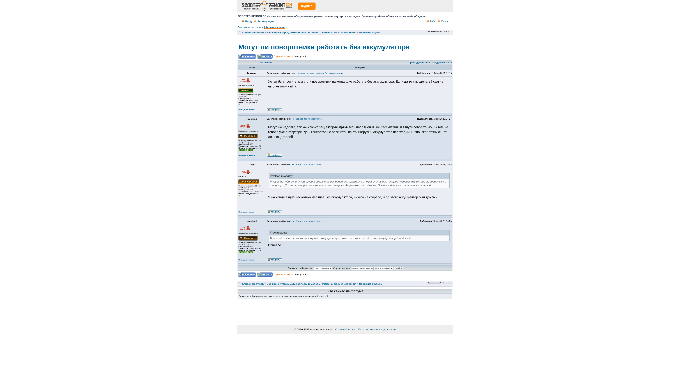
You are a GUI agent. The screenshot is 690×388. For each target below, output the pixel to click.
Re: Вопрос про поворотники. (307, 119)
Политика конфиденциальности (377, 329)
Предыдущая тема (419, 62)
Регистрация (265, 21)
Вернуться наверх (246, 110)
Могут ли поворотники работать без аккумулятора (324, 47)
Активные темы (275, 27)
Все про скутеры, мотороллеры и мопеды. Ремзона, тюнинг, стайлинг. (311, 32)
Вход (248, 21)
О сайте (340, 329)
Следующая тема (442, 62)
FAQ (432, 21)
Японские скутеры (371, 32)
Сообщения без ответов (250, 27)
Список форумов (253, 32)
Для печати (265, 62)
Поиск (444, 21)
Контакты (350, 329)
